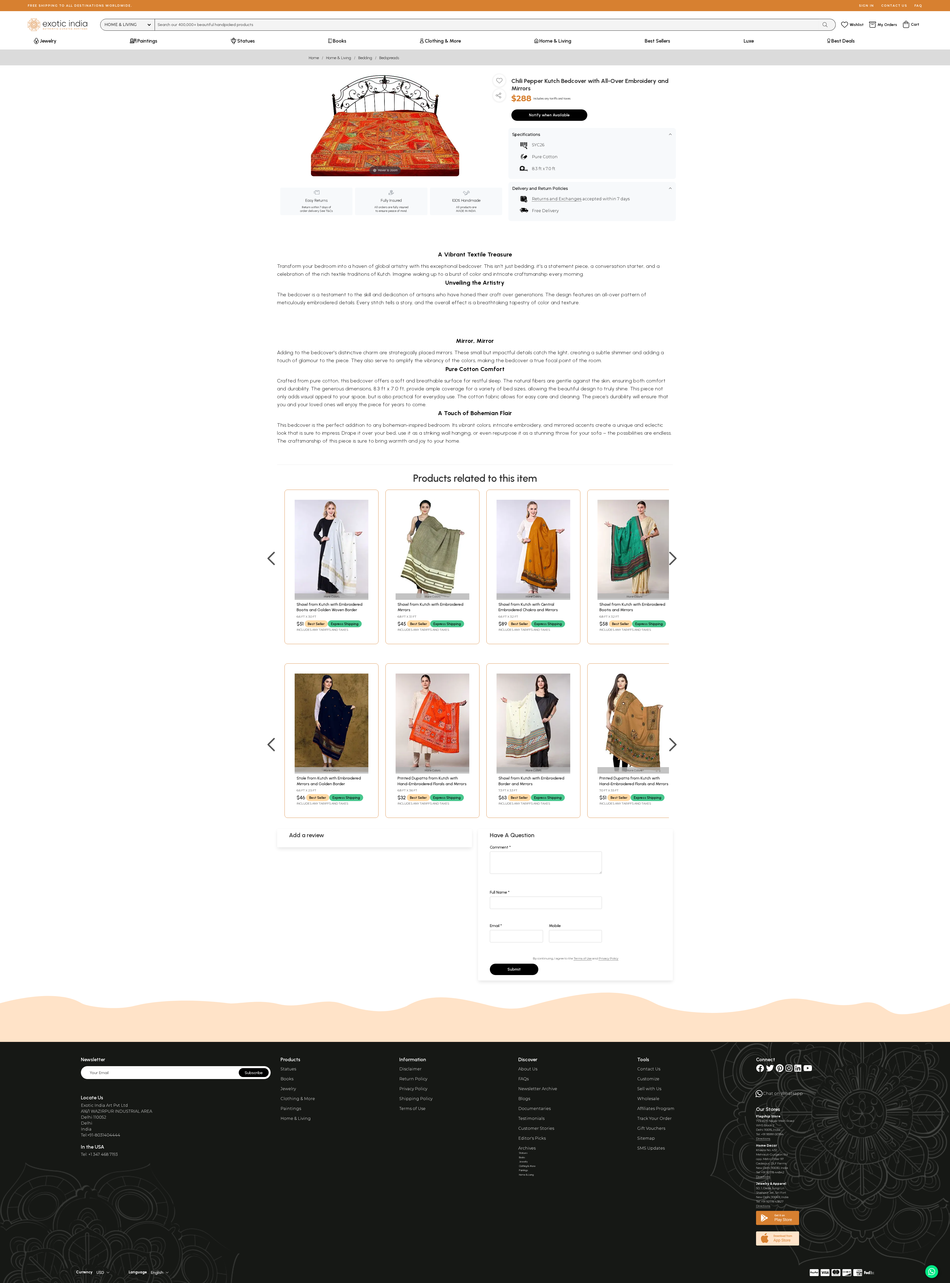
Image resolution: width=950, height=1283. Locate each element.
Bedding (365, 57)
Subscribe (254, 1072)
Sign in (866, 5)
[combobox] (487, 25)
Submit (514, 969)
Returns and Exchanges (556, 199)
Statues (288, 1069)
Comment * (500, 847)
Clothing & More (298, 1098)
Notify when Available (549, 115)
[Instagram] (788, 1069)
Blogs (524, 1098)
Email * (496, 925)
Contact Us (648, 1069)
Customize (648, 1079)
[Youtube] (807, 1069)
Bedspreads (389, 57)
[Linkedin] (797, 1069)
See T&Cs (326, 211)
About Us (527, 1069)
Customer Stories (536, 1128)
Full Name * (500, 892)
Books (287, 1079)
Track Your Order (654, 1118)
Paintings (291, 1108)
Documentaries (534, 1108)
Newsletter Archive (537, 1088)
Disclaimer (410, 1069)
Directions (763, 1138)
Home (314, 57)
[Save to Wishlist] (499, 82)
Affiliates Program (655, 1108)
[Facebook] (760, 1069)
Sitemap (646, 1138)
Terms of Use (583, 958)
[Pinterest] (780, 1069)
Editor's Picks (532, 1138)
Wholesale (648, 1098)
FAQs (523, 1079)
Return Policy (413, 1079)
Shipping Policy (415, 1098)
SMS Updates (651, 1148)
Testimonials (531, 1118)
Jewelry (288, 1088)
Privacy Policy (608, 958)
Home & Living (338, 57)
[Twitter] (770, 1069)
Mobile (555, 925)
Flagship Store (768, 1116)
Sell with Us (649, 1088)
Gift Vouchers (651, 1128)
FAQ (918, 5)
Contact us (894, 5)
